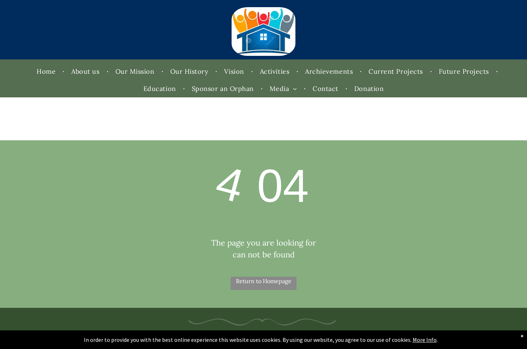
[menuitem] (46, 71)
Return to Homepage (263, 281)
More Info (425, 339)
